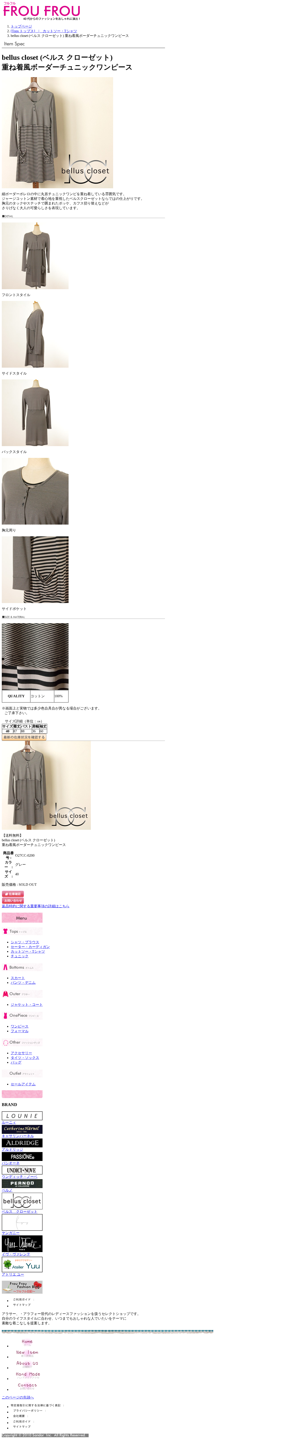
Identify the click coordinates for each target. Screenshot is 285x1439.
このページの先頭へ (18, 1397)
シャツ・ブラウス (25, 942)
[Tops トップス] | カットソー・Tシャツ (44, 31)
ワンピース (19, 1026)
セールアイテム (23, 1084)
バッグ (16, 1062)
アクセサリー (21, 1053)
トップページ (21, 26)
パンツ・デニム (23, 982)
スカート (18, 978)
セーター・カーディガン (30, 947)
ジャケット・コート (27, 1004)
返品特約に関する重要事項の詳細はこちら (35, 906)
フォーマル (19, 1031)
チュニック (19, 956)
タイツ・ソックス (25, 1058)
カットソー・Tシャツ (28, 951)
